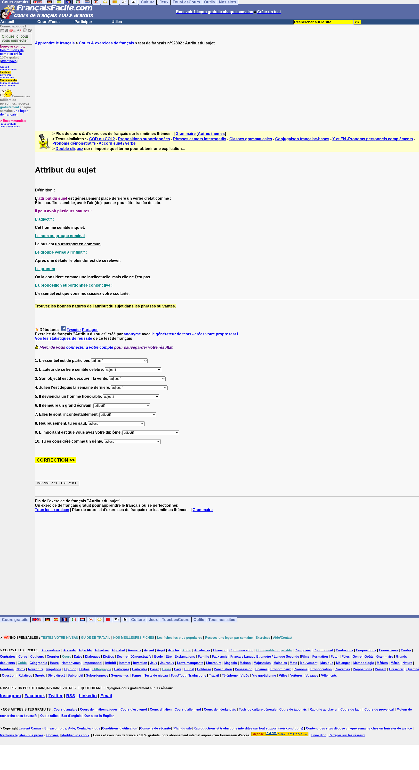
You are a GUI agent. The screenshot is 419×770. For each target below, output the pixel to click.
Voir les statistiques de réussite (63, 338)
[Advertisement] (226, 84)
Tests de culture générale (257, 709)
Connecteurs (388, 650)
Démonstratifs (140, 656)
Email (106, 695)
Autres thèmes (211, 134)
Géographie (38, 663)
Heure (54, 663)
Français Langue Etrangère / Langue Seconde (264, 656)
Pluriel (189, 669)
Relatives (25, 675)
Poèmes (261, 669)
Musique (326, 663)
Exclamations (185, 656)
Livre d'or (5, 75)
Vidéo (245, 675)
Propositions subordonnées (144, 139)
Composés (303, 650)
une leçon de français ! (14, 112)
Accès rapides (8, 69)
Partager (90, 330)
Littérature (213, 663)
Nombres (7, 669)
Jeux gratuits (8, 124)
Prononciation (321, 669)
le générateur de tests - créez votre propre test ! (195, 334)
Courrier (53, 656)
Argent (149, 650)
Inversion (140, 663)
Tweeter (74, 330)
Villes (283, 675)
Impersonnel (92, 663)
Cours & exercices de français (106, 43)
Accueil (7, 22)
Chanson (219, 650)
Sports (40, 675)
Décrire (122, 656)
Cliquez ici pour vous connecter (15, 38)
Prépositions (362, 669)
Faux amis (219, 656)
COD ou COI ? (102, 139)
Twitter (55, 695)
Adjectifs (85, 650)
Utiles (117, 22)
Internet (124, 663)
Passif (154, 669)
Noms (20, 669)
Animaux (134, 650)
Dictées (108, 656)
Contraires (8, 656)
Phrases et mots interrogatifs (199, 139)
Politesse (204, 669)
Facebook (34, 695)
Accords (69, 650)
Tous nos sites (221, 620)
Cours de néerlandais (220, 709)
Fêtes (346, 656)
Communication (241, 650)
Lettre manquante (190, 663)
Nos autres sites (10, 126)
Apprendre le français (55, 43)
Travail (214, 675)
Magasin (230, 663)
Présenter (396, 669)
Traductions (197, 675)
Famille (203, 656)
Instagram (10, 695)
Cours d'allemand (188, 709)
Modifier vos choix (75, 735)
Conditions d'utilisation (119, 728)
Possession (243, 669)
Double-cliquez (69, 149)
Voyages (312, 675)
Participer (83, 22)
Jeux (153, 620)
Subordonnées (97, 675)
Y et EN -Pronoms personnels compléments (372, 139)
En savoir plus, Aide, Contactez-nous (72, 728)
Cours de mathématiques (99, 709)
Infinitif (110, 663)
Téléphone (230, 675)
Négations (53, 669)
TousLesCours (175, 620)
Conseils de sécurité (155, 728)
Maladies (280, 663)
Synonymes (120, 675)
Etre (169, 656)
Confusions (344, 650)
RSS (70, 695)
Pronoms (300, 669)
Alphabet (118, 650)
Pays (177, 669)
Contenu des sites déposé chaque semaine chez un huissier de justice (359, 728)
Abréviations (50, 650)
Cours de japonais (293, 709)
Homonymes (71, 663)
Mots (293, 663)
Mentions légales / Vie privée (21, 735)
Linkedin (88, 695)
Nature (407, 663)
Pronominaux (280, 669)
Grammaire (186, 134)
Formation (320, 656)
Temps (137, 675)
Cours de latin (351, 709)
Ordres (84, 669)
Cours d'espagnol (134, 709)
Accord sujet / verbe (117, 143)
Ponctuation (223, 669)
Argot (161, 650)
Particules (139, 669)
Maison (245, 663)
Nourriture (35, 669)
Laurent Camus (30, 728)
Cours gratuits (15, 620)
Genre (357, 656)
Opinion (70, 669)
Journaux (167, 663)
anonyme (132, 334)
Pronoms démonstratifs (74, 143)
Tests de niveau (156, 675)
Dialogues (92, 656)
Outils (198, 620)
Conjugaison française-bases (302, 139)
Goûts (368, 656)
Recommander (8, 80)
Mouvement (308, 663)
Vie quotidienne (264, 675)
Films (305, 656)
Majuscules (262, 663)
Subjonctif (75, 675)
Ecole (158, 656)
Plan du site (7, 77)
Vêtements (329, 675)
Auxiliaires (202, 650)
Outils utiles (49, 716)
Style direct (56, 675)
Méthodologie (363, 663)
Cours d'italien (161, 709)
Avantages (8, 61)
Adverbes (102, 650)
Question (9, 675)
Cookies (52, 735)
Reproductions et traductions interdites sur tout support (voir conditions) (248, 728)
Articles (173, 650)
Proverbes (342, 669)
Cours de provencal (379, 709)
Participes (121, 669)
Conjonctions (366, 650)
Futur (335, 656)
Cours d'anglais (65, 709)
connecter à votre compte (89, 347)
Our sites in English (99, 716)
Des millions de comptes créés (12, 50)
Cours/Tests (48, 22)
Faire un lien (7, 85)
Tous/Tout (178, 675)
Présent (380, 669)
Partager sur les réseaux (347, 735)
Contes (406, 650)
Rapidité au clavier (324, 709)
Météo (395, 663)
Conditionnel (323, 650)
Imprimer (5, 72)
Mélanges (343, 663)
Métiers (382, 663)
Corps (22, 656)
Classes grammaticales (250, 139)
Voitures (296, 675)
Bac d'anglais (71, 716)
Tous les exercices (52, 510)
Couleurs (37, 656)
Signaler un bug (9, 83)
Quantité (412, 669)
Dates (78, 656)
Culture (138, 620)
